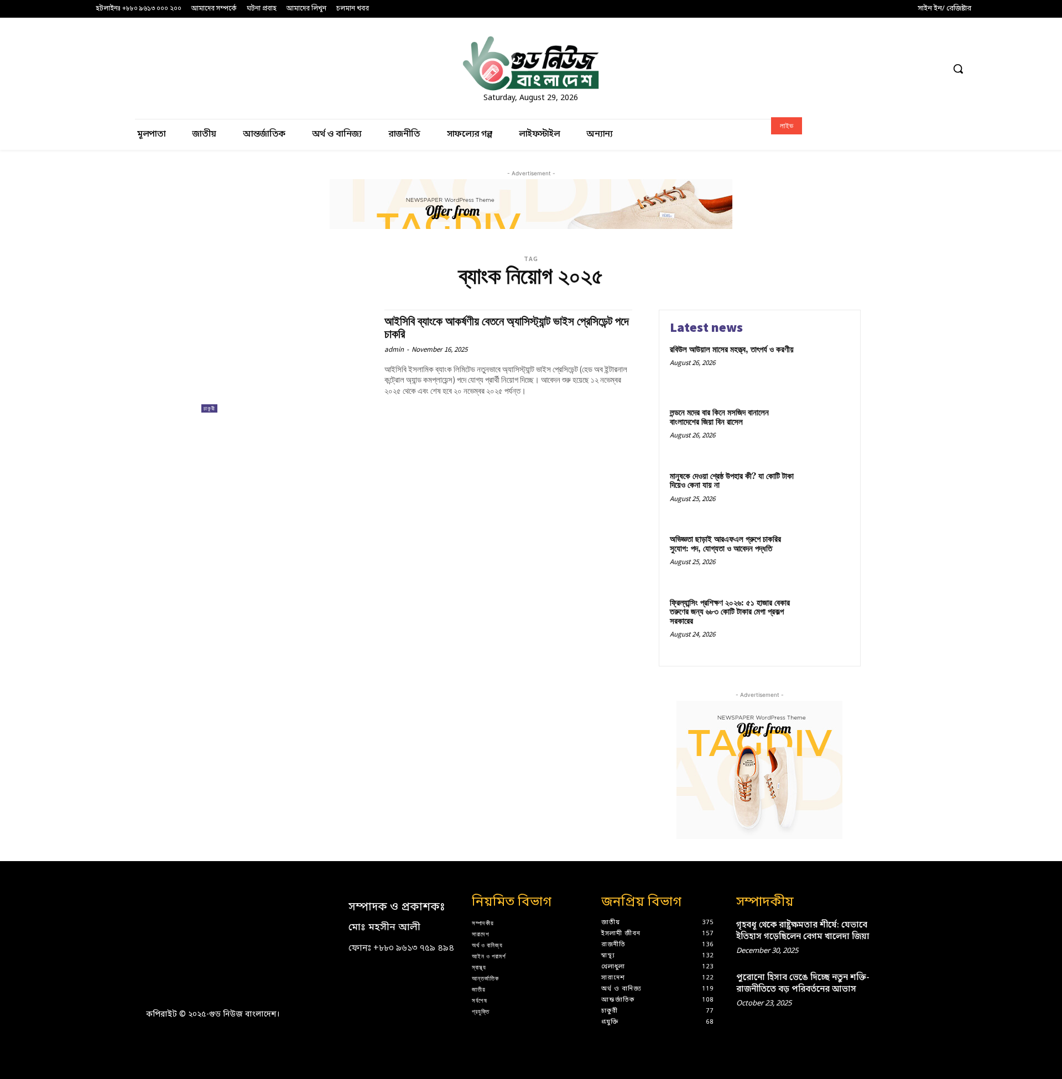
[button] (958, 68)
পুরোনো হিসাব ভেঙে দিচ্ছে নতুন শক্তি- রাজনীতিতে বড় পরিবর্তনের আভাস (803, 983)
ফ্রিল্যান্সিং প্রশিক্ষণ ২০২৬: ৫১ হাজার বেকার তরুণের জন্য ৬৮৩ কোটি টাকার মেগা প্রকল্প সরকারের (730, 612)
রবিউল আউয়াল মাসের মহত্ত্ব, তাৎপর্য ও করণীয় (732, 350)
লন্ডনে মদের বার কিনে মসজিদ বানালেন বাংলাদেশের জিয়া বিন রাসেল (719, 418)
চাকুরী (209, 408)
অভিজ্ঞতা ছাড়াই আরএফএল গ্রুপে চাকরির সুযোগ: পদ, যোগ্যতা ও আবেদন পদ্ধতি (725, 544)
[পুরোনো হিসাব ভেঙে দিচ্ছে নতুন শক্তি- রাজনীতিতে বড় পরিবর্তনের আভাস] (898, 988)
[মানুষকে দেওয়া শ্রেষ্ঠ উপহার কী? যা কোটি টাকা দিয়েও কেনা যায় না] (826, 493)
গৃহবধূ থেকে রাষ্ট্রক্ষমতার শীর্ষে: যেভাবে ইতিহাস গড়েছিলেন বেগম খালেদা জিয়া (803, 931)
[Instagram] (852, 68)
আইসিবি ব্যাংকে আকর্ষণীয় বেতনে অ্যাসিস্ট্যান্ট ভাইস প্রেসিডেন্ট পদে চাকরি (506, 328)
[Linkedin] (872, 68)
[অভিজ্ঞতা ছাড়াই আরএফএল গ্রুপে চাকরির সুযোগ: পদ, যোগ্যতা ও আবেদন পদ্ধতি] (826, 556)
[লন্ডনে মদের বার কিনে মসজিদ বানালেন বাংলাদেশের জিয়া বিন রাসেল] (826, 430)
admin (394, 349)
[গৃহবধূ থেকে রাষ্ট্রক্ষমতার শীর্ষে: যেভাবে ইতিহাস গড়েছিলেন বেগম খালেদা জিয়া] (898, 935)
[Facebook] (831, 68)
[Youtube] (934, 68)
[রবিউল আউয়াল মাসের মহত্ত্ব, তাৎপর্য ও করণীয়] (826, 366)
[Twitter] (914, 68)
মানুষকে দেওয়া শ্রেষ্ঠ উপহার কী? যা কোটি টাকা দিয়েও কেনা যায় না (732, 481)
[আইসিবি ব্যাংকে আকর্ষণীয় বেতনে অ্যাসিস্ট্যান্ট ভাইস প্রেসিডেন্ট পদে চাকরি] (287, 361)
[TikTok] (893, 68)
